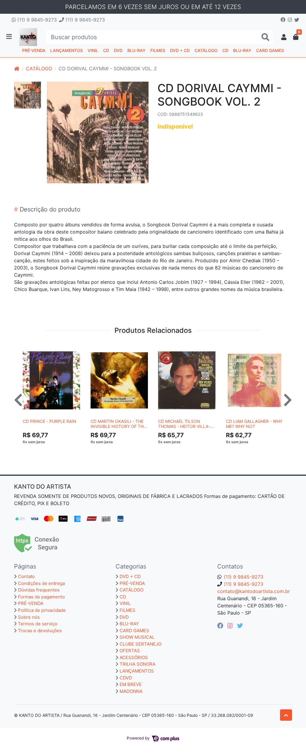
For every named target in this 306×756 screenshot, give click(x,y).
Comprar (54, 451)
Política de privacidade (42, 610)
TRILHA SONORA (137, 664)
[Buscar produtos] (265, 37)
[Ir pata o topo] (286, 715)
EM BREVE (131, 684)
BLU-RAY (136, 50)
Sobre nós (29, 617)
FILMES (157, 50)
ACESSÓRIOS (134, 657)
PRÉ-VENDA (33, 50)
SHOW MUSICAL (137, 637)
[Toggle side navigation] (9, 37)
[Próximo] (288, 400)
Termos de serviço (37, 624)
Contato (26, 576)
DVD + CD (180, 50)
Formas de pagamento (41, 597)
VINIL (93, 50)
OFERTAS (130, 650)
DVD (118, 50)
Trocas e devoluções (40, 630)
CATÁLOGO (206, 50)
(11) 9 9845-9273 (36, 20)
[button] (284, 37)
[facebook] (221, 625)
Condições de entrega (41, 583)
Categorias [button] (131, 566)
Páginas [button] (25, 566)
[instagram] (231, 625)
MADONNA (131, 691)
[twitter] (240, 625)
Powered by (139, 738)
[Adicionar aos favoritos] (30, 348)
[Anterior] (18, 400)
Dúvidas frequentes (38, 590)
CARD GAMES (270, 50)
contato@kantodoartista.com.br (253, 591)
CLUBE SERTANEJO (140, 644)
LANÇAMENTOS (66, 50)
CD (106, 50)
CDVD (126, 678)
